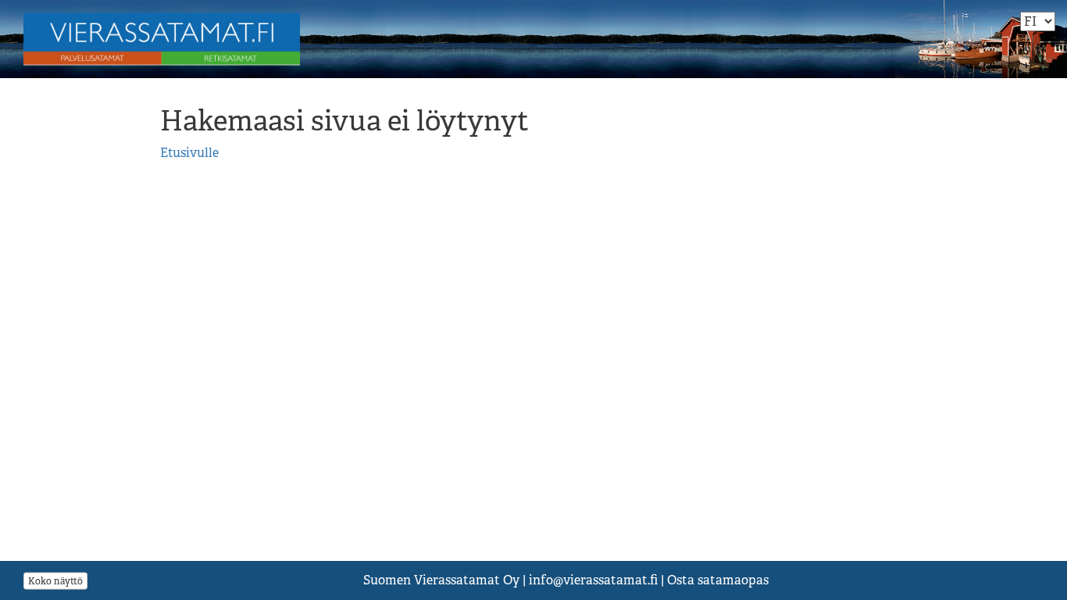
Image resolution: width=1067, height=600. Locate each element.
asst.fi (593, 580)
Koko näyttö (55, 580)
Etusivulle (189, 153)
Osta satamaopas (718, 580)
